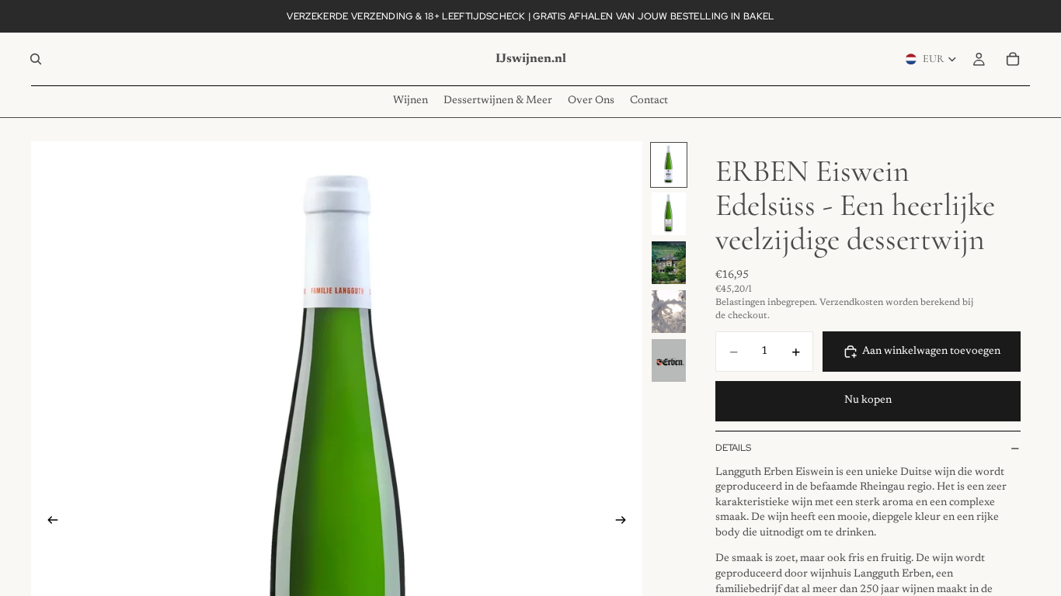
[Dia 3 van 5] (669, 262)
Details (733, 448)
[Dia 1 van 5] (669, 165)
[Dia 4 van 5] (669, 311)
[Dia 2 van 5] (669, 213)
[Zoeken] (36, 59)
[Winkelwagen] (1013, 59)
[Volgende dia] (625, 523)
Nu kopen (868, 400)
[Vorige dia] (48, 523)
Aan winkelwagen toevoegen (931, 351)
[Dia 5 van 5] (669, 360)
